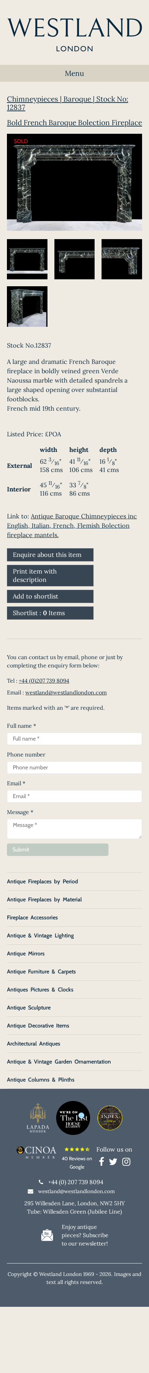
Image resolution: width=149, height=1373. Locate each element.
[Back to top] (135, 1359)
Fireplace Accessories (32, 917)
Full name (21, 725)
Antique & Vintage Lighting (40, 935)
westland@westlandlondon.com (66, 692)
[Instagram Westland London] (126, 1163)
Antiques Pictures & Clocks (40, 989)
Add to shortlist (35, 596)
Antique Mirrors (26, 953)
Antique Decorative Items (38, 1025)
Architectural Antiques (33, 1043)
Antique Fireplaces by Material (44, 899)
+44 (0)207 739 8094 (44, 680)
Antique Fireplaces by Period (42, 881)
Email (16, 783)
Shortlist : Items (39, 613)
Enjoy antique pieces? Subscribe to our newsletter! (85, 1235)
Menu (74, 73)
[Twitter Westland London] (115, 1163)
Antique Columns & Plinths (40, 1079)
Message (20, 811)
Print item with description (35, 575)
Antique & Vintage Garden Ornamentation (59, 1061)
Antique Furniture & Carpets (41, 971)
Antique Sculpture (29, 1007)
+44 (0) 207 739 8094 (75, 1182)
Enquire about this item (47, 555)
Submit (20, 849)
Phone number (26, 754)
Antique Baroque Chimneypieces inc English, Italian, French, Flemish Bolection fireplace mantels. (72, 525)
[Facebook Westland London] (103, 1163)
